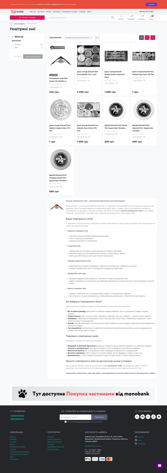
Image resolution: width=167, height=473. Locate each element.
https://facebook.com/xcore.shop (142, 416)
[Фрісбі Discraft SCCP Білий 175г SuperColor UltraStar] (116, 109)
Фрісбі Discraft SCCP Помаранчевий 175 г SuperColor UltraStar (58, 178)
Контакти (40, 11)
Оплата (48, 11)
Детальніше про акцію (68, 4)
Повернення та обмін (70, 11)
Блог (89, 11)
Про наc (33, 11)
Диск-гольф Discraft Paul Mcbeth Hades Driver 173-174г (59, 128)
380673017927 (137, 416)
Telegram (141, 436)
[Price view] (152, 37)
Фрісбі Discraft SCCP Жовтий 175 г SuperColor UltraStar (142, 128)
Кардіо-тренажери (54, 439)
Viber (140, 440)
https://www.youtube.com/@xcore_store (159, 416)
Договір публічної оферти (82, 422)
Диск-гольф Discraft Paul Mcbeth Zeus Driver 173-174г (87, 128)
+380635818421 (17, 419)
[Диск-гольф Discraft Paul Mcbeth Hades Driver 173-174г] (60, 109)
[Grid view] (141, 37)
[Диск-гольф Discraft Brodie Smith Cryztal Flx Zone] (116, 56)
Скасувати (17, 56)
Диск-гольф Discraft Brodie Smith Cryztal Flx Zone (115, 74)
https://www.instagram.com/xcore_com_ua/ (148, 416)
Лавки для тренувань (54, 441)
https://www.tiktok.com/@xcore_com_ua (153, 416)
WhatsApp (141, 443)
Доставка (56, 11)
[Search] (113, 17)
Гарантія (82, 11)
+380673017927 (17, 416)
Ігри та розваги (19, 23)
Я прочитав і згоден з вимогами (84, 422)
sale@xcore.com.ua (93, 446)
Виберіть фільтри (33, 56)
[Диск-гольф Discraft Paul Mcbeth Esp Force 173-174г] (143, 56)
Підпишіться (99, 417)
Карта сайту (14, 459)
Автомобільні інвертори (55, 446)
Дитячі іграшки (52, 449)
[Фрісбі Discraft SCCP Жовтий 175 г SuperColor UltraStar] (143, 109)
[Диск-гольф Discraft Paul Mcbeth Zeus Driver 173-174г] (88, 109)
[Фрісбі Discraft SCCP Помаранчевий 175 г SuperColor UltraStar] (60, 159)
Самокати (50, 436)
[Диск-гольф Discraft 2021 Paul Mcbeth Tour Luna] (88, 56)
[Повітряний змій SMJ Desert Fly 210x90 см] (60, 60)
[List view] (147, 37)
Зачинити (151, 4)
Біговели (50, 444)
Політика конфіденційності (19, 451)
